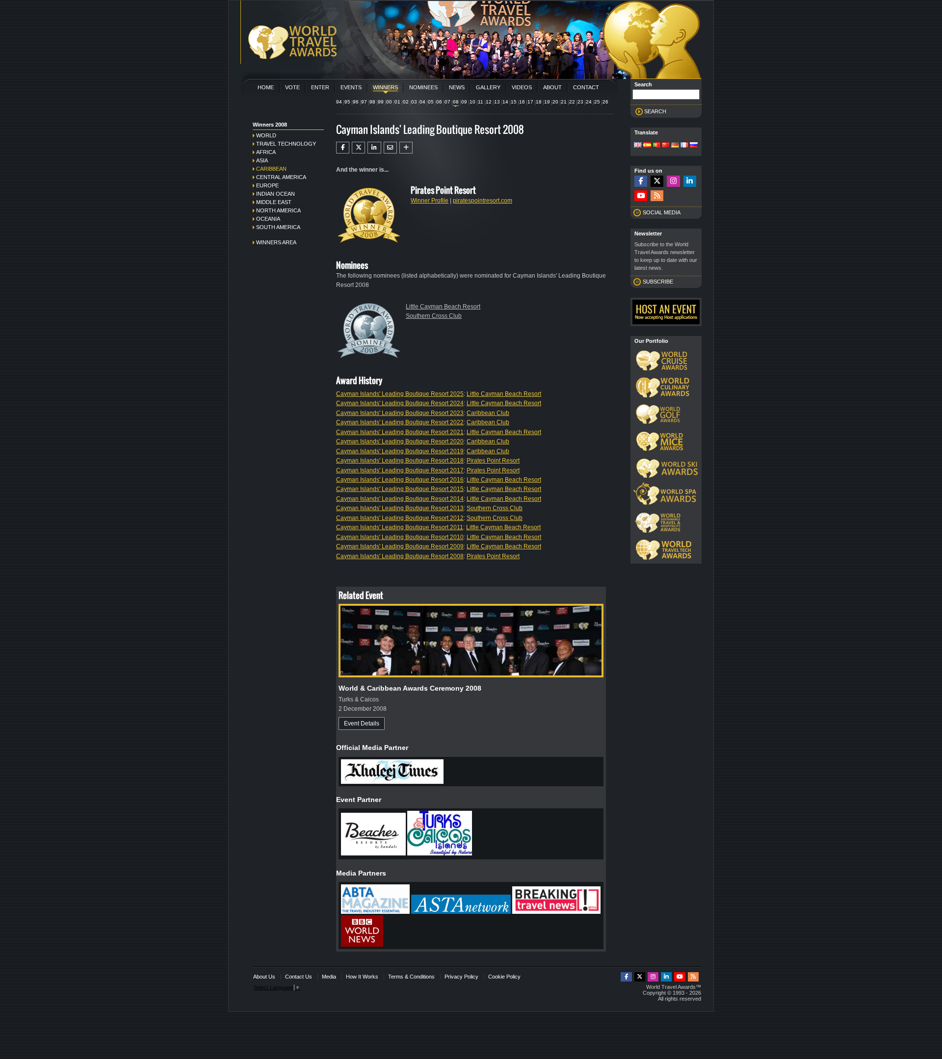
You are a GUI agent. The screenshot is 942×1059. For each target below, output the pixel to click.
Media (329, 977)
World (266, 135)
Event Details (361, 723)
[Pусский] (694, 145)
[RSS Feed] (657, 196)
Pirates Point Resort (493, 460)
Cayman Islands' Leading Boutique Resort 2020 (400, 441)
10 (472, 101)
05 (431, 101)
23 (580, 101)
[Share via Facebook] (343, 147)
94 (339, 101)
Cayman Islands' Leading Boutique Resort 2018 (400, 460)
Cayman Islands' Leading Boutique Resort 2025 (400, 393)
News (457, 87)
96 (356, 101)
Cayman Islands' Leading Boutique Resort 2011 (399, 527)
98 (372, 101)
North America (278, 210)
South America (278, 227)
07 (447, 101)
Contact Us (298, 977)
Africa (266, 152)
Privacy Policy (461, 977)
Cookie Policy (504, 977)
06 (439, 101)
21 (564, 101)
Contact (586, 87)
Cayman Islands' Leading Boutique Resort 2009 (400, 546)
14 (505, 101)
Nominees (423, 87)
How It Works (362, 977)
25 (597, 101)
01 (397, 101)
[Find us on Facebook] (640, 181)
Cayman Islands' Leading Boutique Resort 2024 (400, 403)
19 (547, 101)
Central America (281, 177)
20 (555, 101)
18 (539, 101)
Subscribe (658, 281)
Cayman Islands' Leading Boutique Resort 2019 (400, 451)
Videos (522, 87)
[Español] (647, 145)
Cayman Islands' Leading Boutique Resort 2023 (400, 413)
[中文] (666, 145)
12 (489, 101)
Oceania (268, 219)
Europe (267, 185)
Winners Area (276, 242)
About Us (264, 977)
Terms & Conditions (411, 977)
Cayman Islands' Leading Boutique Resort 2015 (400, 489)
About (552, 87)
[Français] (684, 145)
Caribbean (271, 169)
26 (605, 101)
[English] (638, 145)
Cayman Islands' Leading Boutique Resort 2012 (400, 518)
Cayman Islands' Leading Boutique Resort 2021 (400, 432)
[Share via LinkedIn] (374, 147)
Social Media (661, 212)
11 (480, 101)
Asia (262, 160)
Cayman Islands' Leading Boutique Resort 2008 (400, 556)
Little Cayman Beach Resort (443, 306)
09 (464, 101)
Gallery (488, 87)
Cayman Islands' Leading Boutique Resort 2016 (400, 479)
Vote (292, 87)
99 (381, 101)
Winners (385, 87)
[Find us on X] (657, 181)
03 (414, 101)
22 (572, 101)
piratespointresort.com (482, 200)
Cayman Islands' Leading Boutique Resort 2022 (400, 422)
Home (266, 87)
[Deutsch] (675, 145)
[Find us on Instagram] (673, 181)
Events (351, 87)
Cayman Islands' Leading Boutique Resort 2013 (400, 508)
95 (347, 101)
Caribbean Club (488, 413)
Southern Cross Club (434, 315)
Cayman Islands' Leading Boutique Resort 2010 (400, 537)
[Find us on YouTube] (640, 196)
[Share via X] (358, 147)
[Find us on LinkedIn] (689, 181)
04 (422, 101)
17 (530, 101)
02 (406, 101)
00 (389, 101)
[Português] (656, 145)
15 (514, 101)
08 (456, 101)
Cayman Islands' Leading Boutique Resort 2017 (400, 470)
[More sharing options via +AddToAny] (406, 147)
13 (497, 101)
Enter (320, 87)
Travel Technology (286, 144)
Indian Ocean (275, 194)
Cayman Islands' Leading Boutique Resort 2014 (400, 498)
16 (522, 101)
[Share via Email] (390, 147)
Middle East (273, 202)
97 (364, 101)
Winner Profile (429, 200)
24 (589, 101)
